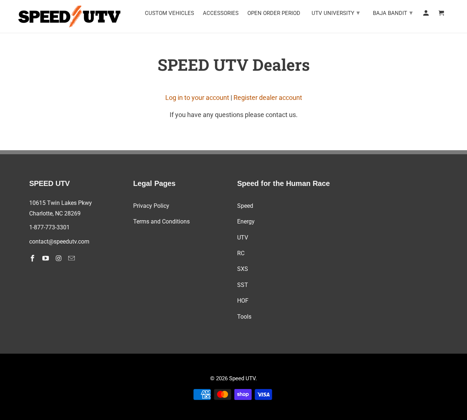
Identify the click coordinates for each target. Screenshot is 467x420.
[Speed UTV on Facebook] (33, 258)
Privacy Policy (151, 205)
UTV (242, 237)
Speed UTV (242, 378)
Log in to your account (197, 97)
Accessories (221, 13)
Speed (245, 205)
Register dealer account (268, 97)
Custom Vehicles (169, 13)
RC (240, 253)
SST (242, 284)
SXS (242, 268)
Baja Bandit (393, 12)
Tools (244, 316)
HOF (242, 300)
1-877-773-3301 (49, 227)
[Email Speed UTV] (72, 258)
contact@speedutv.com (59, 241)
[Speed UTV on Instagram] (59, 258)
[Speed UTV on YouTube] (46, 258)
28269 (72, 213)
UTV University (336, 12)
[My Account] (426, 14)
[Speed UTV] (69, 16)
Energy (246, 221)
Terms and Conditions (161, 221)
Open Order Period (273, 13)
